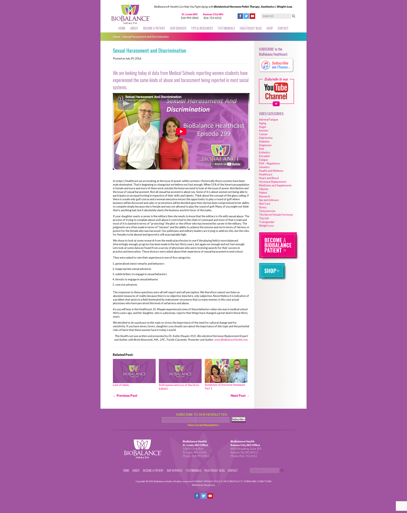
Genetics (264, 167)
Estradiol (264, 156)
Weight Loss (266, 225)
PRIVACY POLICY (213, 481)
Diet (261, 148)
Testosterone (267, 211)
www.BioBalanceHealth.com (230, 339)
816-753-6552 (212, 18)
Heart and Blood (269, 178)
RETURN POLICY (233, 481)
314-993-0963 (190, 18)
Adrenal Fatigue (268, 119)
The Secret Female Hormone (276, 214)
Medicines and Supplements (275, 185)
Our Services (178, 28)
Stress (263, 207)
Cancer (263, 134)
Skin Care (264, 203)
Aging (262, 123)
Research (264, 196)
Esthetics (264, 152)
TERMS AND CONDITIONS (257, 481)
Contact (283, 28)
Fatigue (263, 159)
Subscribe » (238, 419)
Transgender (267, 222)
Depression (265, 137)
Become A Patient (154, 28)
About (134, 28)
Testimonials (226, 28)
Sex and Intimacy (269, 200)
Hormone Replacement (272, 181)
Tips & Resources (202, 28)
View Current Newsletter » (204, 425)
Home (121, 28)
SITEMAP (197, 481)
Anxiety (263, 130)
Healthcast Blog (251, 28)
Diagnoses (265, 145)
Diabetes (264, 141)
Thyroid (264, 218)
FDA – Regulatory (269, 163)
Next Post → (240, 395)
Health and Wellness (271, 170)
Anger (262, 126)
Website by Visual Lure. (203, 485)
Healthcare (265, 174)
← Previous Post (125, 395)
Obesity (264, 189)
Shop (269, 28)
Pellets (263, 192)
